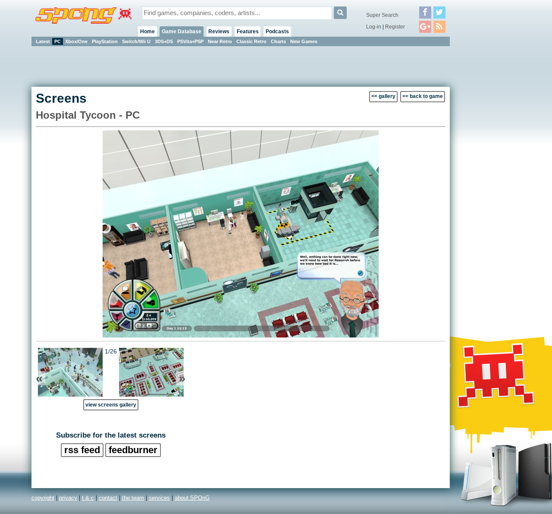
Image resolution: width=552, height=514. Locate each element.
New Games (303, 41)
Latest (43, 41)
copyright (42, 498)
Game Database (181, 31)
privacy (68, 498)
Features (248, 31)
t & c (88, 498)
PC (57, 41)
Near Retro (220, 41)
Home (147, 31)
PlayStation (105, 41)
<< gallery (383, 96)
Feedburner (133, 450)
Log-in (373, 27)
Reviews (218, 31)
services (159, 498)
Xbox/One (76, 41)
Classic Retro (251, 41)
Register (395, 27)
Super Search (382, 15)
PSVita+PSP (190, 41)
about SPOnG (192, 498)
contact (108, 498)
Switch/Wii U (136, 41)
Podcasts (277, 31)
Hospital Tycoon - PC (88, 115)
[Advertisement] (488, 176)
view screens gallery (110, 404)
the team (133, 498)
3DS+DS (164, 41)
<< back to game (422, 96)
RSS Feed (82, 450)
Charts (278, 41)
